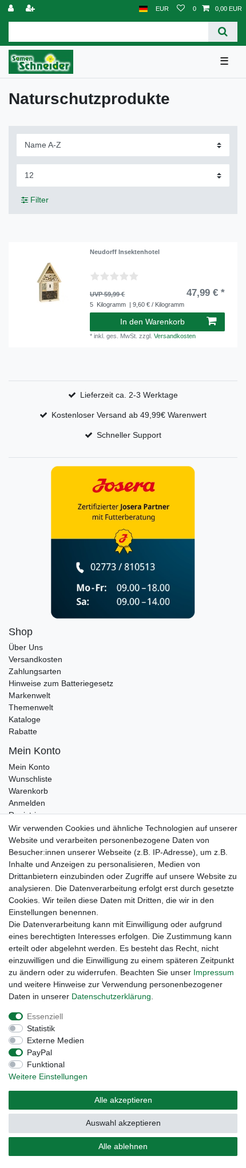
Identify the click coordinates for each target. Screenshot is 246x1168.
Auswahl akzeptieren (123, 1122)
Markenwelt (29, 695)
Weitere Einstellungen (48, 1076)
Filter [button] (39, 199)
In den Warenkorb (152, 321)
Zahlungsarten (35, 671)
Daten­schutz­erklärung (111, 996)
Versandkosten (175, 335)
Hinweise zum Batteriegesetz (61, 683)
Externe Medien (55, 1040)
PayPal (39, 1052)
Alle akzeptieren (123, 1099)
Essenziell (45, 1016)
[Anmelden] (12, 9)
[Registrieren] (31, 9)
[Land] (143, 9)
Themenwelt (31, 707)
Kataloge (25, 719)
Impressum (213, 972)
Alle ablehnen (123, 1146)
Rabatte (23, 731)
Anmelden (27, 802)
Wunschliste (30, 778)
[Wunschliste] (181, 9)
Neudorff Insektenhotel (125, 251)
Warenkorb (28, 790)
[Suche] (222, 32)
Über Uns (26, 647)
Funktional (46, 1064)
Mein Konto (29, 766)
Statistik (41, 1028)
